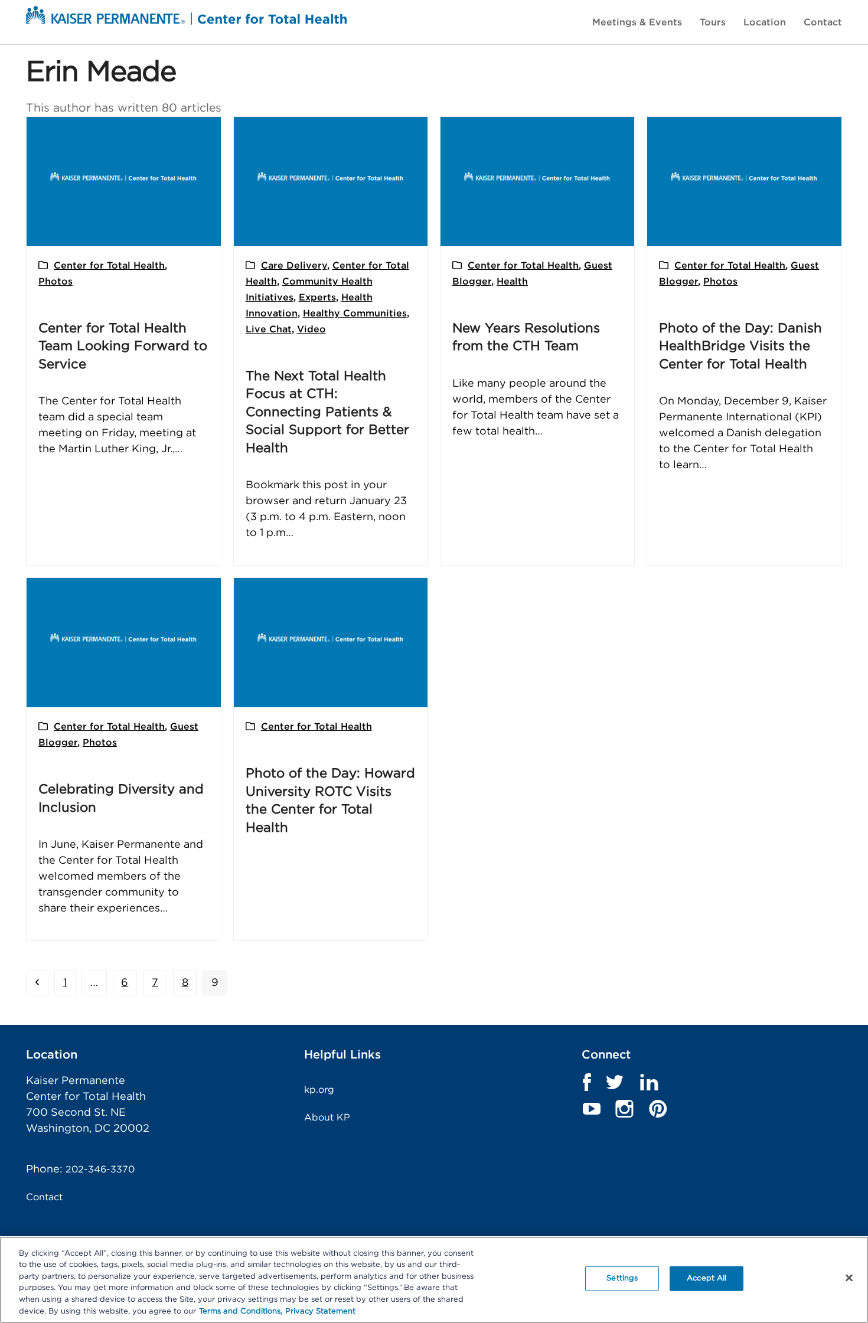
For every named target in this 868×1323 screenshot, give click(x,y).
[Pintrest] (658, 1109)
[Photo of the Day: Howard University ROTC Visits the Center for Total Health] (331, 642)
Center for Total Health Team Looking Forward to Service (122, 346)
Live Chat (269, 329)
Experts (317, 297)
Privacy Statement (320, 1311)
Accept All (706, 1278)
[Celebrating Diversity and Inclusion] (123, 642)
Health (512, 281)
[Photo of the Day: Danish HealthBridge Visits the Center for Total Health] (744, 181)
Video (311, 329)
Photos (55, 281)
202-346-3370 (100, 1169)
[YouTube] (591, 1109)
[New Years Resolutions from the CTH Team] (537, 181)
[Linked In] (648, 1082)
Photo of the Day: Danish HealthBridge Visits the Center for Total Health (740, 346)
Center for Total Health (109, 265)
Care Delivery (294, 265)
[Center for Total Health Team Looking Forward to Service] (123, 181)
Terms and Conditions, (240, 1311)
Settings (622, 1278)
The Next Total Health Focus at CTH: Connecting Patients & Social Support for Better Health (327, 412)
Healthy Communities (355, 313)
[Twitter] (615, 1082)
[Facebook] (586, 1082)
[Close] (849, 1278)
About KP (327, 1117)
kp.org (319, 1090)
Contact (44, 1197)
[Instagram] (624, 1109)
